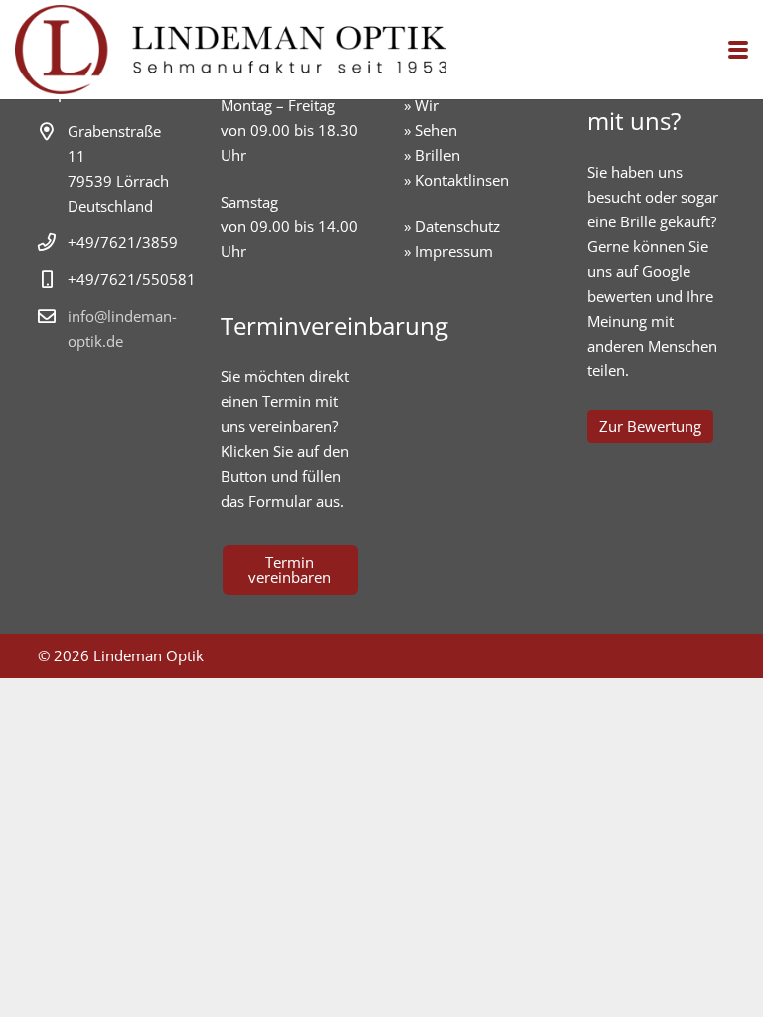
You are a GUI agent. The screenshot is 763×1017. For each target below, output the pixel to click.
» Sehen (430, 130)
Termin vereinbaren (289, 569)
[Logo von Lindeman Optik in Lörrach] (230, 49)
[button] (738, 50)
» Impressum (448, 251)
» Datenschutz (452, 226)
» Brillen (432, 155)
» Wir (421, 105)
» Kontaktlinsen (456, 180)
